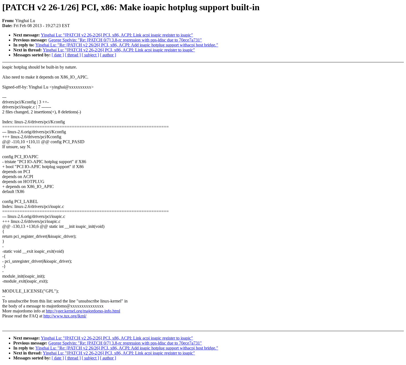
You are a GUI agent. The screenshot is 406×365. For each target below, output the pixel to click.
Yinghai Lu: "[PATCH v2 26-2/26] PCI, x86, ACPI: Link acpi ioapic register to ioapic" (117, 35)
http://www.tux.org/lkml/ (64, 316)
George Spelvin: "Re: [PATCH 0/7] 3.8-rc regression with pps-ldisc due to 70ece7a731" (125, 40)
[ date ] (58, 55)
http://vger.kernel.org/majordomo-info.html (83, 311)
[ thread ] (73, 55)
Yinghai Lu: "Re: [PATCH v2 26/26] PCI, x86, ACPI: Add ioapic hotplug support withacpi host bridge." (126, 45)
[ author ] (108, 55)
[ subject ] (90, 55)
